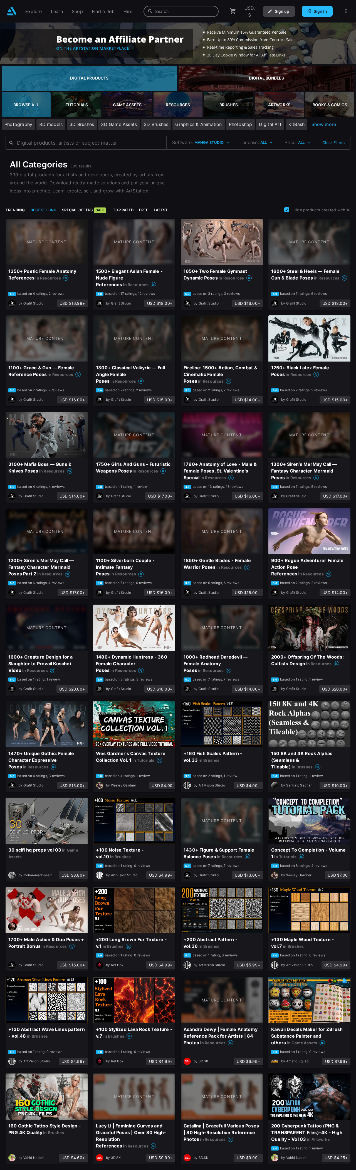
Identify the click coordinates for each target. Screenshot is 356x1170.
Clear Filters (333, 142)
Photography (18, 124)
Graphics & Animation (198, 124)
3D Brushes (82, 124)
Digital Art (270, 124)
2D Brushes (156, 124)
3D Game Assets (119, 124)
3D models (51, 124)
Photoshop (240, 124)
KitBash (296, 124)
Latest (161, 210)
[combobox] (181, 11)
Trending (15, 210)
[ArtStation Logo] (11, 11)
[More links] (346, 11)
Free (143, 210)
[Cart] (233, 11)
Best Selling (44, 210)
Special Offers (83, 210)
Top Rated (123, 210)
